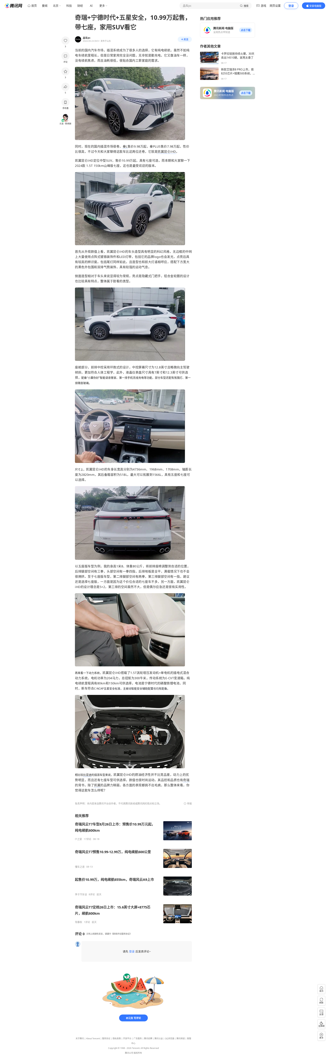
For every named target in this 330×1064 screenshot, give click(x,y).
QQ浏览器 (169, 1038)
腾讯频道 (181, 1038)
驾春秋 (78, 922)
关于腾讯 (80, 1038)
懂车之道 (80, 867)
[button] (245, 30)
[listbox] (133, 868)
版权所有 (138, 1052)
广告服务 (138, 1038)
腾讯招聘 (148, 1038)
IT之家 (78, 839)
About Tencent (93, 1038)
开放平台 (127, 1038)
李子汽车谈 (81, 894)
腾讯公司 (129, 1052)
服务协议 (106, 1038)
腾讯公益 (159, 1038)
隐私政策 (117, 1038)
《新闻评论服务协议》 (121, 933)
